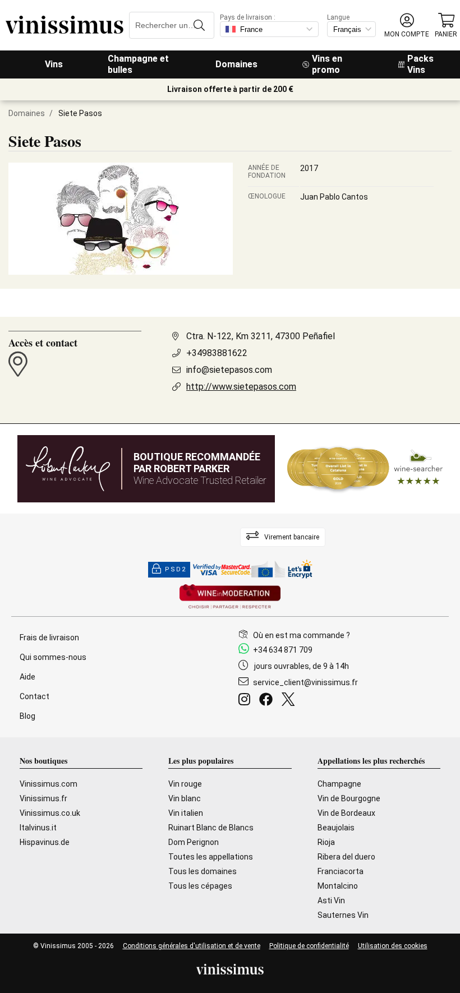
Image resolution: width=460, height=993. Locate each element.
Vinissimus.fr (43, 798)
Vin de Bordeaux (346, 813)
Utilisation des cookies (392, 946)
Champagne (339, 783)
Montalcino (338, 885)
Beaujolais (336, 827)
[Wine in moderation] (230, 597)
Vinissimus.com (48, 783)
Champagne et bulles (138, 64)
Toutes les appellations (210, 856)
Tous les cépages (200, 885)
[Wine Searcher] (365, 468)
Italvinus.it (38, 827)
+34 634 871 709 (282, 649)
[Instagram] (246, 701)
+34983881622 (216, 353)
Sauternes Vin (343, 915)
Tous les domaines (202, 871)
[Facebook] (268, 701)
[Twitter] (290, 701)
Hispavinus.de (45, 842)
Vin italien (185, 813)
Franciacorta (341, 871)
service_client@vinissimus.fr (305, 682)
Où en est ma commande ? (301, 635)
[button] (406, 25)
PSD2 (175, 569)
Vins (54, 64)
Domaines (236, 64)
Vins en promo (327, 64)
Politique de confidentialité (309, 946)
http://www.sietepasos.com (241, 386)
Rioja (326, 842)
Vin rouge (185, 783)
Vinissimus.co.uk (50, 813)
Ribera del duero (346, 856)
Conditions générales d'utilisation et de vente (191, 946)
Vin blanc (184, 798)
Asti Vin (331, 900)
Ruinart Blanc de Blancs (211, 827)
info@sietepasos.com (229, 369)
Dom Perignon (193, 842)
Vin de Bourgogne (349, 798)
